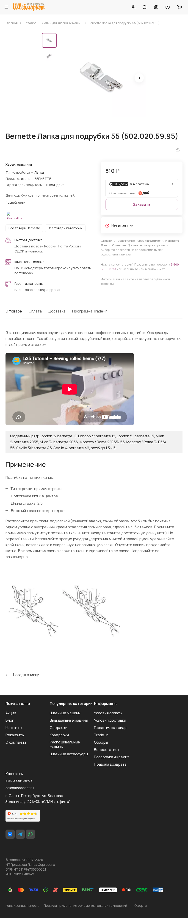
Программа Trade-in (90, 311)
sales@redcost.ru (20, 787)
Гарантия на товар (110, 727)
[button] (139, 77)
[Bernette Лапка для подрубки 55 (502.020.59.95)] (102, 78)
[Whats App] (30, 834)
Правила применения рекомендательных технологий (85, 905)
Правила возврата (110, 764)
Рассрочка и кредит (111, 756)
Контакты (14, 727)
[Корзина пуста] (179, 7)
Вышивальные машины (69, 720)
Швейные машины (65, 712)
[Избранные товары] (168, 7)
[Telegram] (20, 834)
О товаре (14, 311)
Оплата (35, 311)
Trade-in (101, 734)
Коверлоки (59, 734)
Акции (11, 712)
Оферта (140, 905)
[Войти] (156, 7)
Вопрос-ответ (107, 749)
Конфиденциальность (22, 905)
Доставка (57, 311)
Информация (106, 703)
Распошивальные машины (65, 744)
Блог (10, 720)
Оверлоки (58, 727)
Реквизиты (15, 734)
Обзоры (101, 742)
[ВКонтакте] (10, 834)
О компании (16, 742)
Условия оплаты (108, 712)
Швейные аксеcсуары (69, 753)
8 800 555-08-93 (19, 781)
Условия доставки (110, 720)
